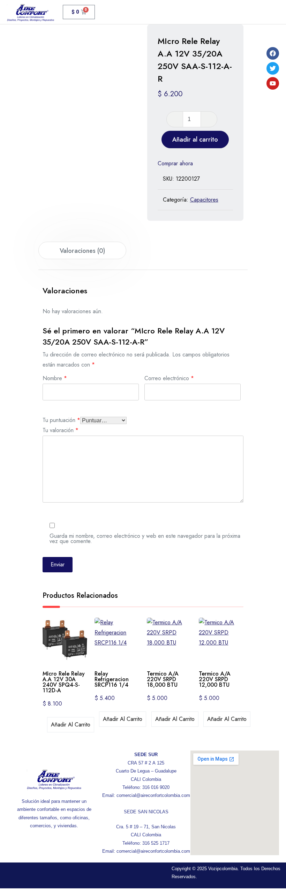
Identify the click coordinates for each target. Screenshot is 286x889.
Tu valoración (60, 429)
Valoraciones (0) (82, 250)
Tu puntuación (61, 419)
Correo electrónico (169, 377)
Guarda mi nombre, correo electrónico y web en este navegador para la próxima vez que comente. (145, 538)
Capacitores (204, 200)
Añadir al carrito (195, 139)
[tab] (82, 250)
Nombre (55, 377)
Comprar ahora (175, 163)
